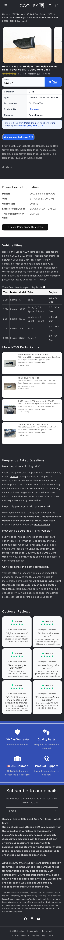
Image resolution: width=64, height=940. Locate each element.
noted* (14, 476)
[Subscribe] (54, 810)
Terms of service (21, 935)
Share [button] (9, 167)
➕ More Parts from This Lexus (25, 227)
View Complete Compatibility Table (22, 287)
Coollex (20, 931)
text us (31, 556)
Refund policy (33, 931)
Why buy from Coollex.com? (18, 137)
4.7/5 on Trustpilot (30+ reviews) (34, 74)
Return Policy (42, 524)
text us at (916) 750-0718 (30, 125)
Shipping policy (38, 935)
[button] (6, 5)
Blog (51, 935)
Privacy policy (48, 931)
